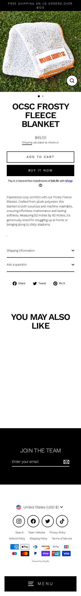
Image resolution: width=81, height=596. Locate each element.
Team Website (36, 532)
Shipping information (20, 250)
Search (20, 532)
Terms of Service (62, 538)
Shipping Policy (38, 538)
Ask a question (17, 264)
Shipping (27, 142)
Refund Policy (17, 538)
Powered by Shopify (40, 561)
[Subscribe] (65, 462)
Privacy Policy (57, 532)
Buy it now (40, 170)
